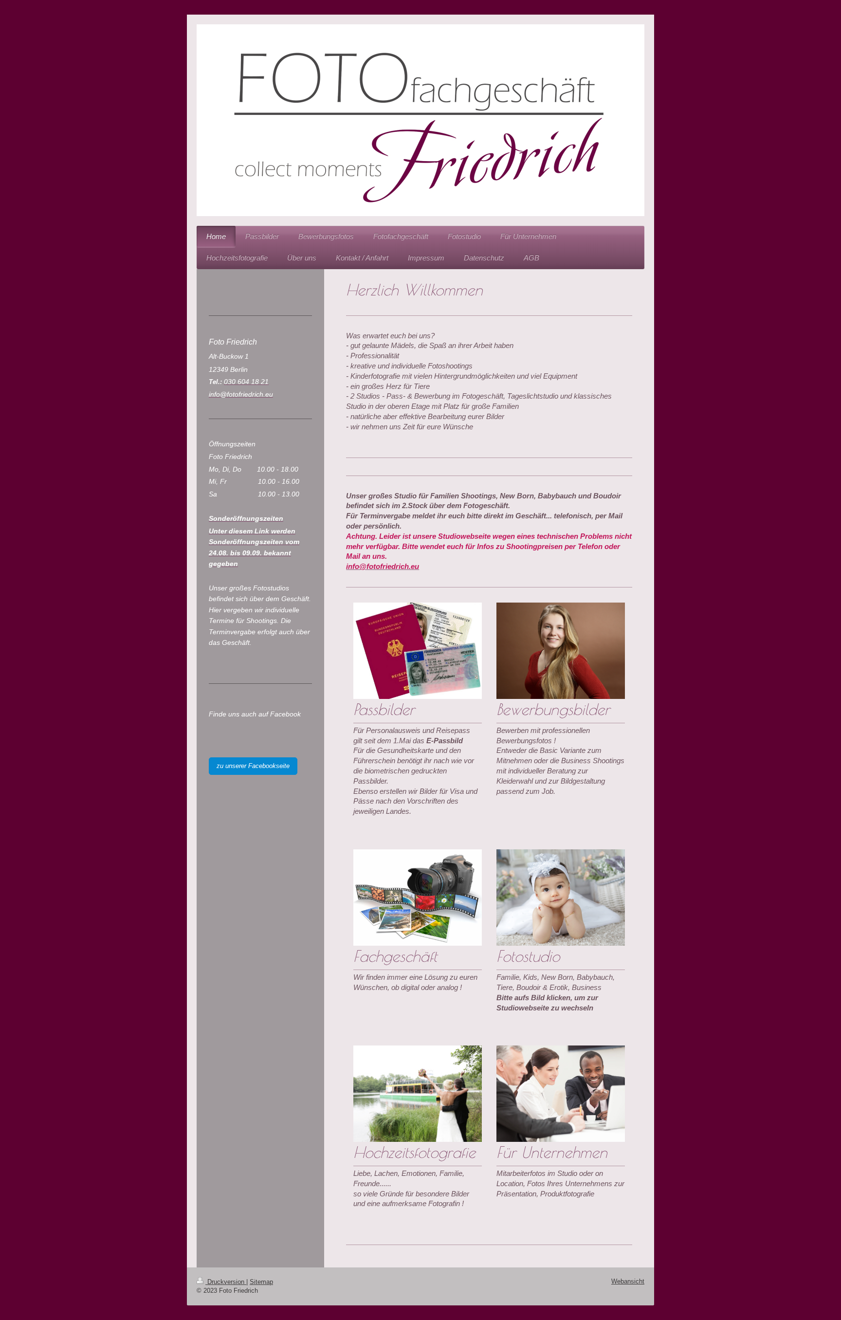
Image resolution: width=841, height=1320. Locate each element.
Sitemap (261, 1281)
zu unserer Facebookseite (253, 766)
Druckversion (225, 1281)
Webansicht (627, 1281)
